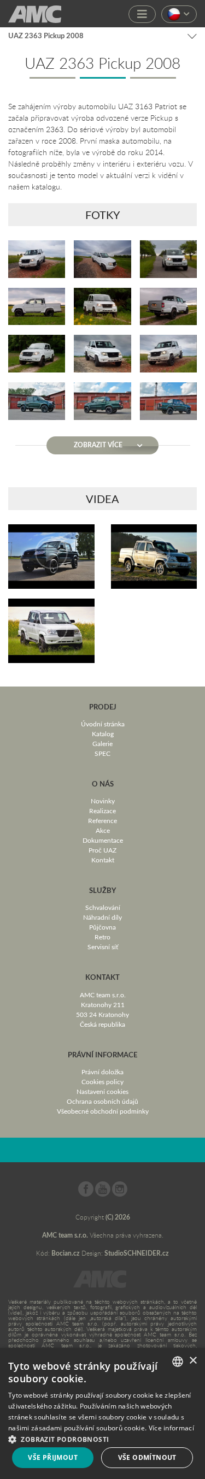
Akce (103, 830)
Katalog (103, 733)
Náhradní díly (102, 917)
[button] (102, 1438)
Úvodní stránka (103, 723)
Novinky (103, 800)
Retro (102, 936)
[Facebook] (85, 1194)
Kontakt (102, 859)
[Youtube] (102, 1194)
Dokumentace (103, 840)
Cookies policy (102, 1081)
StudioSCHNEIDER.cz (136, 1253)
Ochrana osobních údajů (102, 1101)
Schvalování (102, 907)
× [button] (193, 1361)
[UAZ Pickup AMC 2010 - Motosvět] (51, 631)
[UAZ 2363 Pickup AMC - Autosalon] (154, 556)
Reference (102, 820)
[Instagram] (119, 1194)
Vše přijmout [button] (53, 1457)
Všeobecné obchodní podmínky (103, 1111)
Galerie (102, 743)
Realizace (102, 810)
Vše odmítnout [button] (147, 1457)
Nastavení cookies (102, 1091)
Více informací (171, 1428)
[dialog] (102, 1413)
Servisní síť (102, 946)
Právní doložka (102, 1071)
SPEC (102, 753)
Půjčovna (102, 926)
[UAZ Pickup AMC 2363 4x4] (51, 556)
